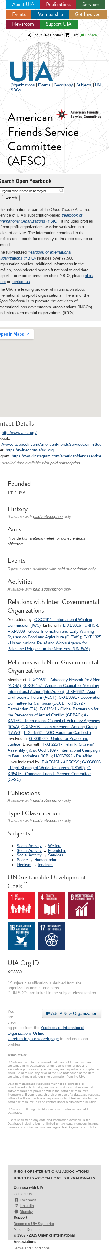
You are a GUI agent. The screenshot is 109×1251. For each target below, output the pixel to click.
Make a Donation (28, 1230)
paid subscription (65, 463)
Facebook (28, 1200)
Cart (74, 35)
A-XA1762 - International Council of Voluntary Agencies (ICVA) (54, 721)
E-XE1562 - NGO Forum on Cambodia (57, 732)
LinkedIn (27, 1206)
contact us (21, 281)
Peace (22, 860)
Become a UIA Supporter (34, 1224)
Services (90, 4)
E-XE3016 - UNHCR (80, 625)
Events (19, 14)
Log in (37, 35)
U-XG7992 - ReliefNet (73, 756)
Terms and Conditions (32, 1248)
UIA (30, 58)
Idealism (24, 865)
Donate (90, 35)
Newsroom (23, 24)
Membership (50, 14)
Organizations (23, 85)
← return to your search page (33, 1039)
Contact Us (23, 1194)
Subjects (84, 85)
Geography (63, 85)
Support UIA (58, 24)
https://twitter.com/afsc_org (30, 450)
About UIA (23, 4)
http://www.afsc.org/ (19, 432)
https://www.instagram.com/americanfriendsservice (56, 456)
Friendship (57, 850)
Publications (58, 4)
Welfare (54, 846)
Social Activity (29, 846)
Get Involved (88, 14)
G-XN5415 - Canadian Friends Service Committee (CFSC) (49, 774)
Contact (56, 35)
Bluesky (26, 1212)
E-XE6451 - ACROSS (61, 762)
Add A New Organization (73, 1013)
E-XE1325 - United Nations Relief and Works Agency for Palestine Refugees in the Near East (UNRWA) (54, 643)
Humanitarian (45, 860)
